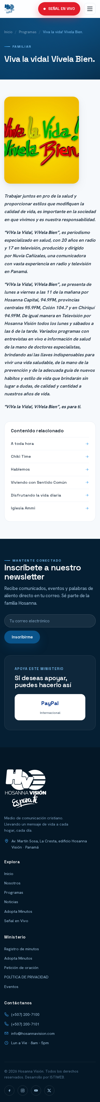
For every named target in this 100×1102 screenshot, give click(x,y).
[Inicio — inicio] (9, 9)
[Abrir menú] (90, 9)
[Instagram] (23, 1090)
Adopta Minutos (18, 911)
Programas (28, 31)
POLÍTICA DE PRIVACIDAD (26, 976)
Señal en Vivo (16, 920)
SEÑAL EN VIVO (61, 8)
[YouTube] (36, 1090)
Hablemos (20, 469)
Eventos (11, 986)
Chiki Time (21, 456)
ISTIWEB (57, 1077)
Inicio (8, 31)
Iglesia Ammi (23, 508)
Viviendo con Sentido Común (39, 482)
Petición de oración (21, 967)
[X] (49, 1090)
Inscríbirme (22, 636)
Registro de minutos (21, 948)
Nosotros (12, 882)
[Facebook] (9, 1090)
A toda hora (22, 443)
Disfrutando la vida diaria (36, 495)
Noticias (11, 901)
